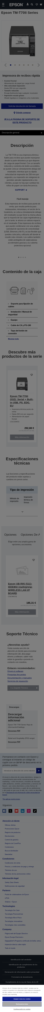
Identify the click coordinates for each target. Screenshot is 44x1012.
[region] (22, 998)
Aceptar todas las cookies (22, 999)
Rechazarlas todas (22, 1004)
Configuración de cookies (22, 1009)
